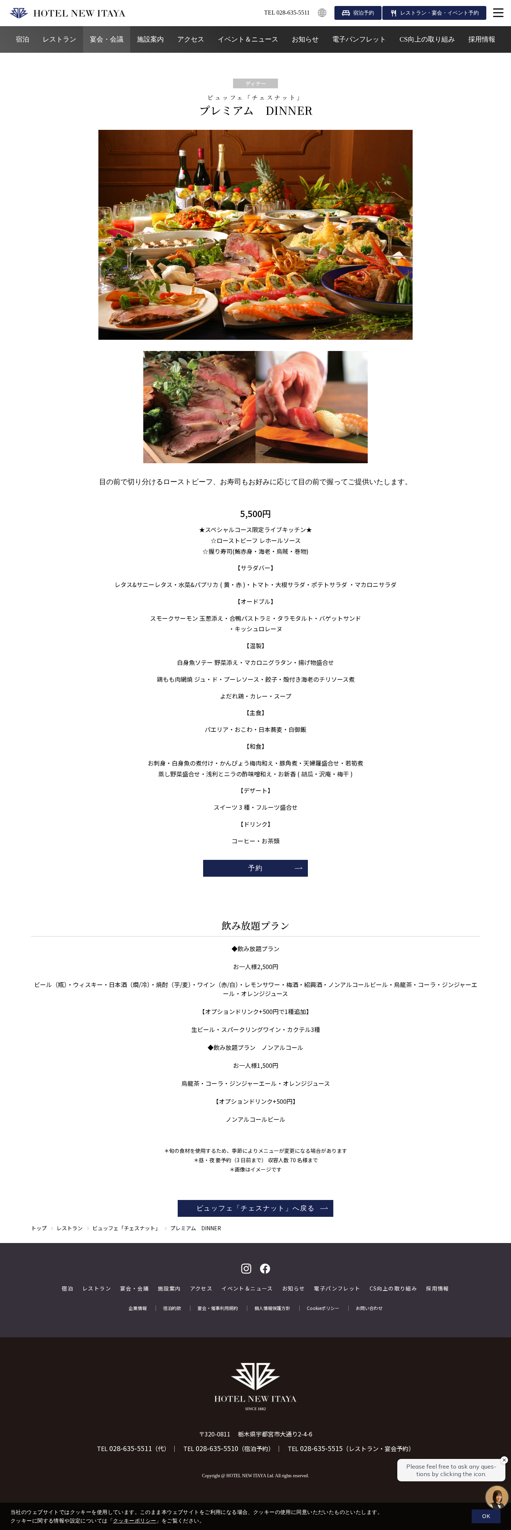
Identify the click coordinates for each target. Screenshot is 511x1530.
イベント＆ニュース (248, 39)
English (322, 12)
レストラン (59, 39)
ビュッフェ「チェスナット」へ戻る (255, 1208)
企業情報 (138, 1308)
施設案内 (150, 39)
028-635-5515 (321, 1448)
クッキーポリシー (134, 1521)
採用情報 (481, 39)
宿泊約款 (172, 1308)
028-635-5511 (130, 1448)
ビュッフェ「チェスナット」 (126, 1228)
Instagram (246, 1269)
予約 (255, 868)
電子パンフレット (359, 39)
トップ (39, 1228)
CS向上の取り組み (427, 39)
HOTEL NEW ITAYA (67, 13)
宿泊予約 (363, 13)
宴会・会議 (106, 39)
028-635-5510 (217, 1448)
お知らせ (305, 39)
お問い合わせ (369, 1308)
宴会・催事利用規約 (218, 1308)
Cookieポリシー (323, 1308)
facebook (264, 1269)
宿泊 (22, 39)
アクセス (190, 39)
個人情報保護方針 (272, 1308)
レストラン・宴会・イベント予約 (439, 13)
